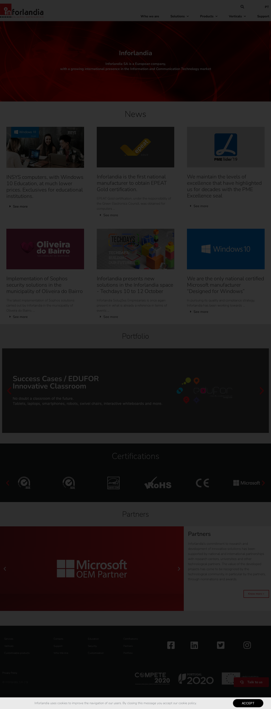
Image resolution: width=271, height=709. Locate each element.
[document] (135, 354)
